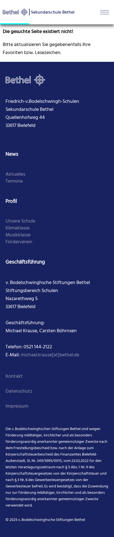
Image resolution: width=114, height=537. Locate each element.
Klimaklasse (18, 228)
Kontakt (14, 376)
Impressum (17, 406)
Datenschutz (19, 391)
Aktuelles (15, 174)
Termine (14, 181)
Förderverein (19, 242)
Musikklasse (18, 235)
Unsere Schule (20, 221)
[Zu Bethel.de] (25, 79)
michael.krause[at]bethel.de (50, 355)
